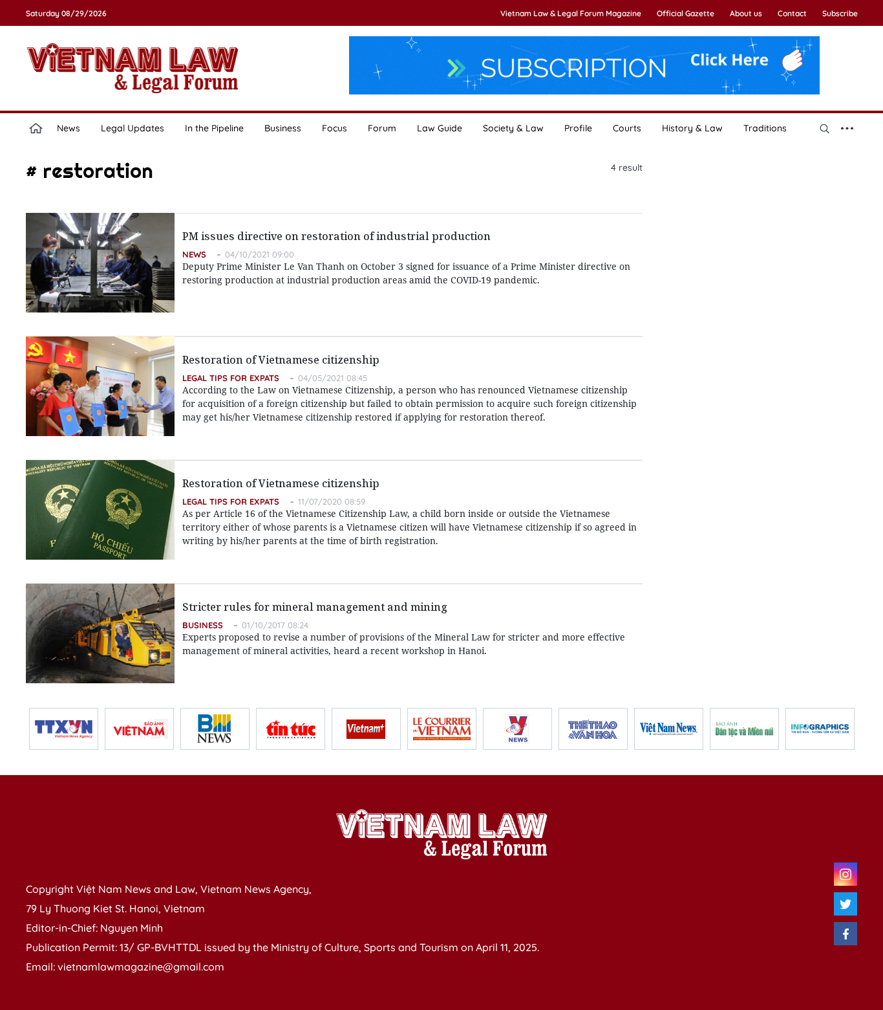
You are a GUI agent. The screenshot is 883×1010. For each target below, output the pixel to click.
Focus (334, 128)
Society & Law (513, 128)
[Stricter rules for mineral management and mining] (100, 633)
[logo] (441, 834)
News (68, 128)
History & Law (692, 128)
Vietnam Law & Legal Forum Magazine (570, 13)
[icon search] (825, 128)
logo (132, 68)
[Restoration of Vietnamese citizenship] (100, 386)
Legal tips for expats (230, 378)
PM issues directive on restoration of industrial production (336, 236)
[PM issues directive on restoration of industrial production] (100, 263)
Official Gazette (685, 13)
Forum (382, 128)
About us (746, 13)
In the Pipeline (214, 128)
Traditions (765, 128)
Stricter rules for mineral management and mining (314, 607)
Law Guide (439, 128)
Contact (792, 13)
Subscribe (840, 13)
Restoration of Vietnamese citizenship (280, 360)
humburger (847, 128)
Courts (627, 128)
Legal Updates (132, 128)
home (36, 128)
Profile (578, 128)
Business (282, 128)
